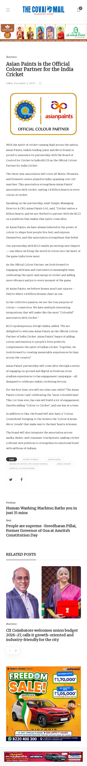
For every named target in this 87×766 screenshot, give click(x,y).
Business (11, 56)
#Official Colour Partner (22, 468)
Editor (9, 83)
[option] (43, 605)
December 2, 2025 (24, 83)
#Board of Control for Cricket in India (28, 464)
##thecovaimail (31, 459)
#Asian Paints (54, 459)
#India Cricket (64, 464)
